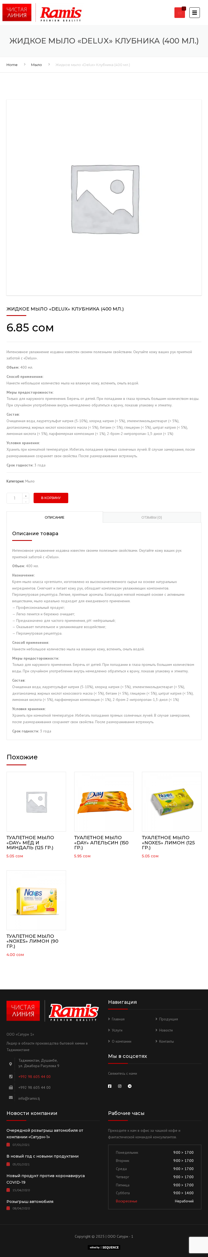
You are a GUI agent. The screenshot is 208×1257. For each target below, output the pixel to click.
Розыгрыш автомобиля (29, 1201)
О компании (121, 1041)
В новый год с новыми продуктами (42, 1156)
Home (12, 64)
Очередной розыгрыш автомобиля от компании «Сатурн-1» (44, 1133)
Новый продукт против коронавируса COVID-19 (45, 1179)
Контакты (166, 1041)
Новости (166, 1030)
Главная (118, 1019)
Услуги (117, 1030)
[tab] (54, 517)
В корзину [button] (36, 800)
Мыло (36, 64)
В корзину (51, 498)
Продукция (168, 1019)
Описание (54, 517)
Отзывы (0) (151, 517)
